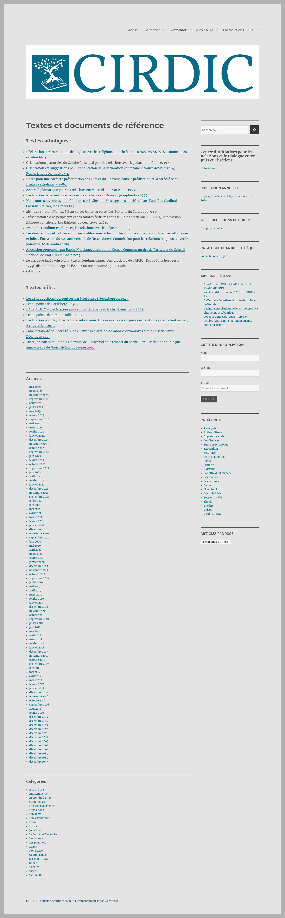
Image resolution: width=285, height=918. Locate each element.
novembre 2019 (38, 570)
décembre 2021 (38, 488)
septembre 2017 (39, 664)
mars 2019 (35, 594)
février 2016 (36, 712)
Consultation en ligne (214, 256)
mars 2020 (35, 554)
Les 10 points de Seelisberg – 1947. (52, 304)
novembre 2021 (38, 492)
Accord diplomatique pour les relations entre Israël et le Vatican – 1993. (81, 190)
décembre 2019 (38, 566)
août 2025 (35, 403)
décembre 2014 (38, 721)
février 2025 (36, 415)
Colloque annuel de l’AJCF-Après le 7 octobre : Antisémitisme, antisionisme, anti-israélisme (228, 321)
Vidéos (33, 871)
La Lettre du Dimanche (43, 834)
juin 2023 (35, 456)
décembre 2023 (38, 439)
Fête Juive (35, 814)
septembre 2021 (39, 496)
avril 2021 (35, 513)
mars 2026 (36, 391)
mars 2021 (35, 517)
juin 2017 (35, 668)
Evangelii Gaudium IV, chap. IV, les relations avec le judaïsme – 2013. (78, 228)
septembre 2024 (39, 419)
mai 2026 (35, 386)
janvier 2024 (37, 435)
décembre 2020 (38, 529)
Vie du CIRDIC (37, 875)
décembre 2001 (38, 749)
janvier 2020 (37, 562)
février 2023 (36, 460)
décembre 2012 (38, 729)
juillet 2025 (36, 407)
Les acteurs (36, 838)
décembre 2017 (38, 651)
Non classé (36, 850)
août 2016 (35, 708)
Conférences (37, 802)
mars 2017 (35, 680)
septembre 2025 (39, 399)
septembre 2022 (39, 468)
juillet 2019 (36, 582)
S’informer (178, 30)
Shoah (33, 863)
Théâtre (34, 867)
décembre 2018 (38, 607)
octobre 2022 (37, 464)
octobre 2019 (37, 574)
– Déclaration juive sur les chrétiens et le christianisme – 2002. (85, 309)
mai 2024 (35, 423)
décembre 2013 (38, 725)
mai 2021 (34, 509)
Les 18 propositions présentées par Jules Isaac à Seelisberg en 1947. (77, 298)
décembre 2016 (38, 692)
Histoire (34, 826)
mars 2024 (35, 427)
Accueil (133, 30)
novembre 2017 (38, 655)
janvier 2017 (36, 688)
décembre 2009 (38, 741)
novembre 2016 (38, 696)
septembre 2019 (39, 578)
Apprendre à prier (40, 797)
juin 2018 (35, 627)
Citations (33, 271)
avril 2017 (35, 676)
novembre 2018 (38, 611)
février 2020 (36, 558)
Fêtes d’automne (39, 818)
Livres (33, 846)
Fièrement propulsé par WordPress (96, 901)
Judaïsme (35, 830)
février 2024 (36, 431)
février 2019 (36, 598)
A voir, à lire (204, 30)
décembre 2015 (38, 717)
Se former (152, 30)
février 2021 (36, 521)
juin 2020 (35, 541)
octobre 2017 (37, 659)
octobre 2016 (37, 700)
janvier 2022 (37, 484)
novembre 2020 (39, 533)
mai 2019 (35, 586)
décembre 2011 (38, 733)
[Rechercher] (254, 129)
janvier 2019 (36, 602)
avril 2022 (35, 476)
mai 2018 (34, 631)
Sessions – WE (38, 859)
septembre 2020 (39, 537)
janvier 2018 (36, 647)
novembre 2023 (38, 444)
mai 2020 (35, 545)
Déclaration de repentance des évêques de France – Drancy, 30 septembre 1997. (87, 195)
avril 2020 (35, 549)
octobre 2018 (37, 615)
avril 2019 (35, 590)
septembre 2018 (39, 619)
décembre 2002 (38, 745)
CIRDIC (30, 901)
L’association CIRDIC (239, 30)
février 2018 (36, 643)
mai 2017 (34, 672)
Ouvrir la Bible (38, 854)
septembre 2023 (39, 452)
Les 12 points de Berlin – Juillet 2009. (54, 315)
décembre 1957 (38, 761)
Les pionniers (37, 842)
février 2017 (36, 684)
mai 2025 (35, 411)
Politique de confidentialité (55, 901)
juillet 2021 (36, 501)
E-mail (205, 382)
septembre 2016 (39, 704)
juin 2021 (35, 505)
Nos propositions (211, 228)
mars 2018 (35, 639)
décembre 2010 (38, 737)
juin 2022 (35, 472)
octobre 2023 (37, 448)
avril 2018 (35, 635)
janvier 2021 (36, 525)
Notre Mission (209, 168)
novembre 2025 (39, 395)
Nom (204, 353)
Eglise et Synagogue (41, 806)
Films (32, 822)
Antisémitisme (38, 793)
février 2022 (36, 480)
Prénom (206, 367)
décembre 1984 (38, 757)
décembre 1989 (38, 753)
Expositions (36, 810)
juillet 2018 (36, 623)
